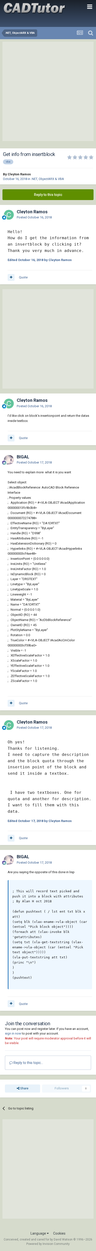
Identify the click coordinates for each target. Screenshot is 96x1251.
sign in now (13, 1033)
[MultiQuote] (11, 277)
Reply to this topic (48, 195)
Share (23, 1088)
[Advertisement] (48, 91)
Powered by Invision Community (48, 1244)
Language (39, 1233)
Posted (34, 217)
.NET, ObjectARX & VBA (47, 179)
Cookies (59, 1233)
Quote (23, 277)
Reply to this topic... (28, 1063)
